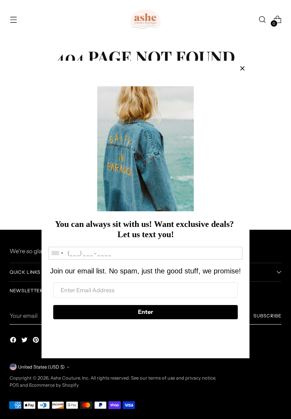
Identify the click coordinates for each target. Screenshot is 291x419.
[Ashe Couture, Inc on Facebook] (14, 341)
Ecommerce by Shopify (54, 385)
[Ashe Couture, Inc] (145, 19)
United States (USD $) (41, 367)
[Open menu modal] (13, 19)
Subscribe (267, 316)
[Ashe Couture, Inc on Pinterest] (36, 341)
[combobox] (57, 253)
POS (14, 385)
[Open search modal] (262, 19)
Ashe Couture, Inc (69, 378)
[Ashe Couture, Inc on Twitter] (25, 341)
